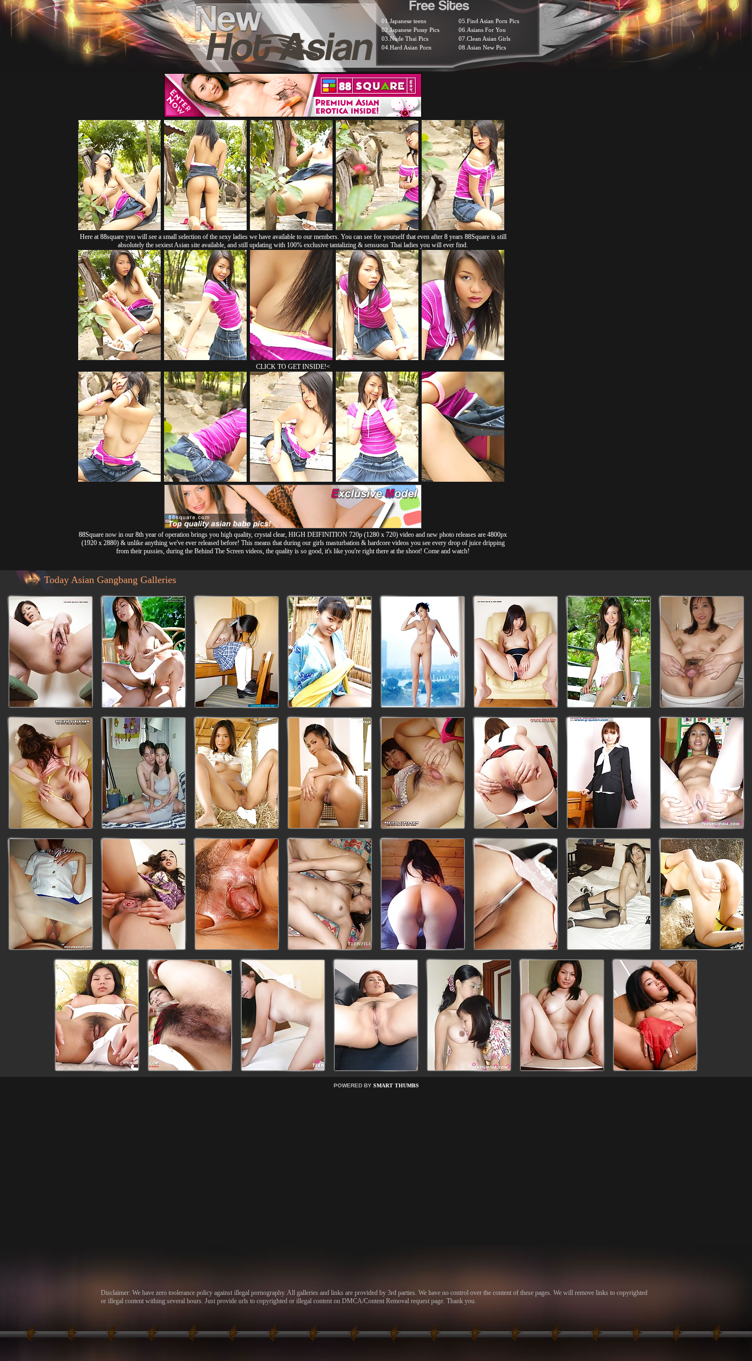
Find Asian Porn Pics (493, 21)
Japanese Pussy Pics (414, 29)
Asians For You (486, 29)
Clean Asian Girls (488, 38)
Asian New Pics (486, 47)
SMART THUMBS (396, 1085)
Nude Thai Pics (409, 38)
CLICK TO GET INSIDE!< (293, 367)
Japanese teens (408, 21)
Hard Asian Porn (411, 47)
